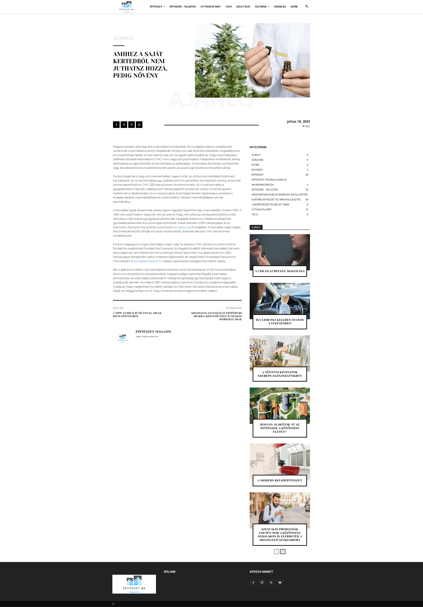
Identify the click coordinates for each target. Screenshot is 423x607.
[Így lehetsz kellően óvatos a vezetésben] (280, 301)
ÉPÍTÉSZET (156, 6)
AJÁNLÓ (123, 38)
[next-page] (282, 551)
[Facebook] (116, 124)
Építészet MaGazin (153, 331)
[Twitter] (124, 124)
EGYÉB (294, 6)
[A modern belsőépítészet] (280, 462)
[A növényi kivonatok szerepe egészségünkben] (280, 353)
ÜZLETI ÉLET (243, 6)
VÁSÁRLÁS (280, 6)
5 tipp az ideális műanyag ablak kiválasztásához (137, 314)
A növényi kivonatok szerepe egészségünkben (280, 374)
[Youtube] (280, 582)
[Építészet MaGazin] (122, 338)
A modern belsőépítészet (279, 480)
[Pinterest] (131, 124)
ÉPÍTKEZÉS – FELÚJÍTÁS (183, 6)
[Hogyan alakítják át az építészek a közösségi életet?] (280, 406)
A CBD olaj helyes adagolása (280, 271)
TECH (229, 6)
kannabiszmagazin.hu (148, 261)
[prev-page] (276, 551)
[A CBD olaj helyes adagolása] (280, 252)
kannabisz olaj (181, 227)
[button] (307, 6)
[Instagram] (262, 582)
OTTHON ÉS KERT (211, 6)
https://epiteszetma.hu (147, 336)
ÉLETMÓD (261, 6)
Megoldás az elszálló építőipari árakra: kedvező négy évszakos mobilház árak (216, 316)
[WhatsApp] (139, 124)
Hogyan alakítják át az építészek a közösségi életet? (280, 428)
